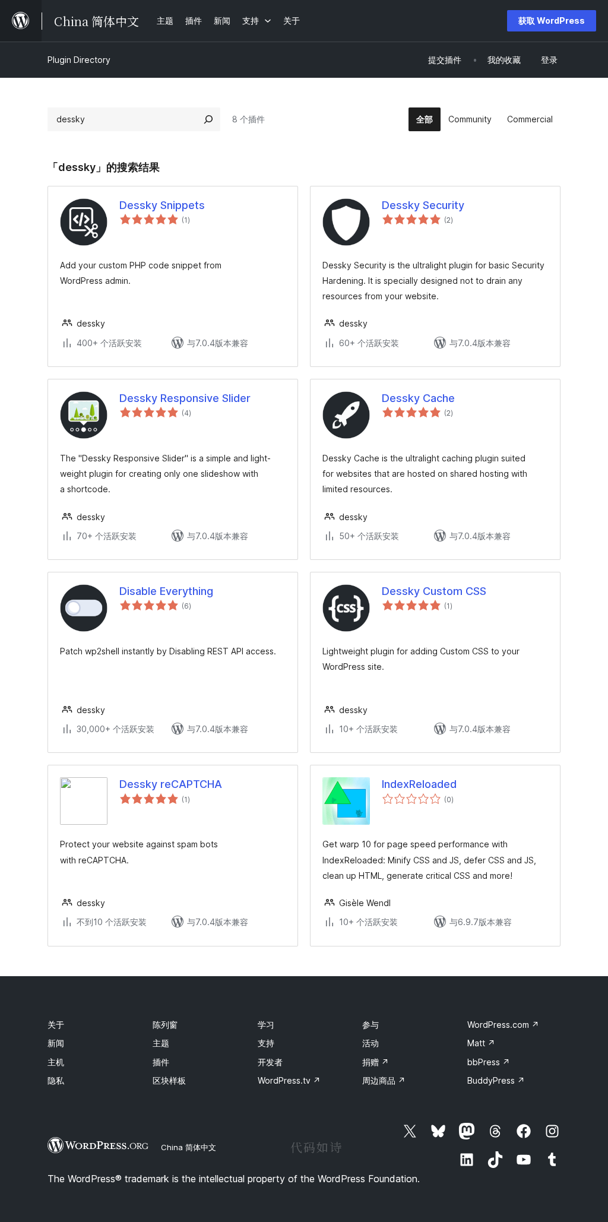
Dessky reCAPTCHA (170, 784)
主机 (56, 1062)
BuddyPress (496, 1080)
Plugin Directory (79, 60)
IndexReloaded (419, 784)
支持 (266, 1043)
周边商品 (384, 1080)
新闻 (56, 1043)
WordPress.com (503, 1025)
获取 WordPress (551, 20)
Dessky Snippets (162, 205)
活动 (370, 1043)
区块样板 (169, 1080)
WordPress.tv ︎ (289, 1080)
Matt (481, 1043)
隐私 (56, 1080)
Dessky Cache (418, 398)
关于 (56, 1025)
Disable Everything (166, 591)
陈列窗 (165, 1025)
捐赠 (375, 1062)
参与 (370, 1025)
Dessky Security (423, 205)
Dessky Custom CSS (434, 591)
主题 (161, 1043)
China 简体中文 (188, 1147)
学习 (266, 1025)
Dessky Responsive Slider (185, 398)
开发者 (270, 1062)
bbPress (488, 1062)
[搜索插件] (208, 119)
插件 (161, 1062)
